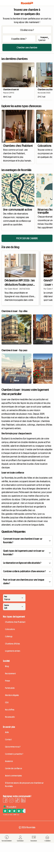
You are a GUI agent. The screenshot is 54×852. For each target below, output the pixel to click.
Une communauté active (17, 209)
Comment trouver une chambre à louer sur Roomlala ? (22, 540)
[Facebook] (5, 800)
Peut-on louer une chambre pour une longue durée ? (23, 581)
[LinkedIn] (23, 800)
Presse (7, 681)
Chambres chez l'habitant (18, 145)
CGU (6, 702)
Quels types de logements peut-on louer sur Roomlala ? (23, 553)
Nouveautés (10, 717)
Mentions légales (12, 695)
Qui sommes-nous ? (13, 747)
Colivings (8, 636)
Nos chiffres (9, 710)
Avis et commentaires (13, 776)
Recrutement (10, 673)
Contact (8, 739)
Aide (7, 732)
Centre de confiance (13, 768)
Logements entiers (12, 651)
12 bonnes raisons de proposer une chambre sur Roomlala (24, 784)
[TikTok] (17, 800)
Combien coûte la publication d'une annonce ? (24, 571)
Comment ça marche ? (14, 754)
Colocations (10, 629)
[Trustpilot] (14, 814)
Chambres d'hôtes (12, 644)
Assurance (9, 761)
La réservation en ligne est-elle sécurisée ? (22, 563)
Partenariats (10, 688)
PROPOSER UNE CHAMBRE (27, 238)
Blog (7, 666)
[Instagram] (11, 800)
